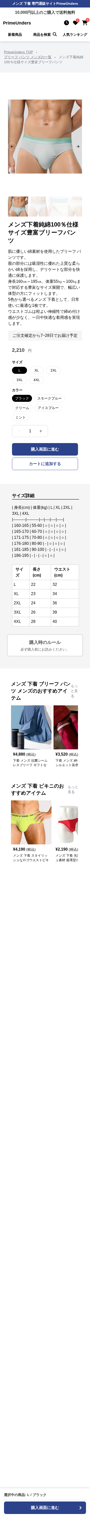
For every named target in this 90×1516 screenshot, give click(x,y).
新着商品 (15, 35)
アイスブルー (48, 408)
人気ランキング (75, 35)
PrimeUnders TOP (18, 52)
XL (36, 370)
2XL (53, 370)
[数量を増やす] (41, 431)
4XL (37, 380)
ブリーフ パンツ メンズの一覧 (28, 57)
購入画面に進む (45, 449)
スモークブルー (49, 398)
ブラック (22, 398)
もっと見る (74, 691)
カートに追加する (45, 464)
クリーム (22, 408)
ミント (20, 417)
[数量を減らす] (19, 431)
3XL (19, 380)
